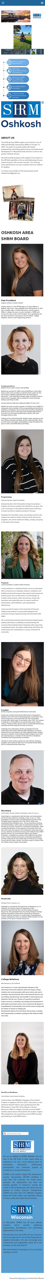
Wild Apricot (22, 1278)
